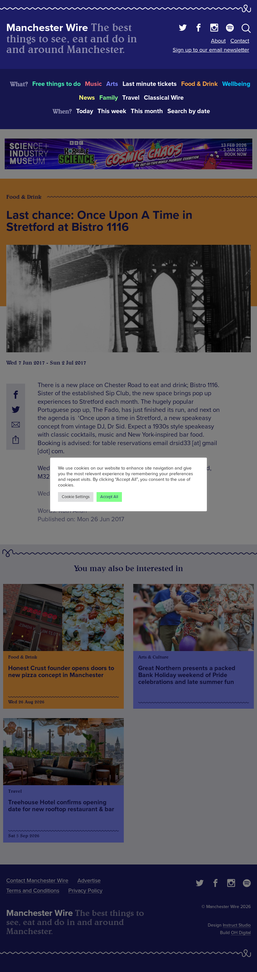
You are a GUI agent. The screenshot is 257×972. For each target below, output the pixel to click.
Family (108, 98)
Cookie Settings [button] (76, 496)
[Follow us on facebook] (198, 28)
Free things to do (56, 84)
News (87, 98)
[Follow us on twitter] (183, 28)
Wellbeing (236, 84)
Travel (130, 98)
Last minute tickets (150, 84)
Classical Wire (164, 98)
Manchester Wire (47, 27)
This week (111, 111)
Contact (239, 40)
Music (93, 84)
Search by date (188, 111)
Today (84, 111)
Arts (112, 84)
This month (147, 111)
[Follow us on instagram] (214, 28)
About (218, 40)
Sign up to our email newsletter (211, 49)
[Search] (246, 29)
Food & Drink (199, 84)
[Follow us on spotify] (230, 28)
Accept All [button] (109, 496)
